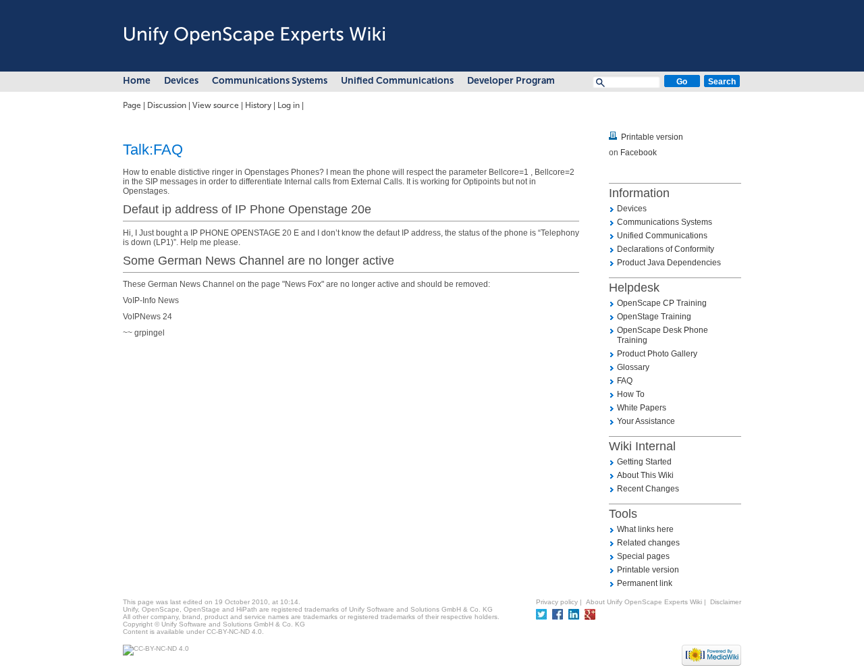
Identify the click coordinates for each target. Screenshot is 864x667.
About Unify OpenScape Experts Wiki (644, 602)
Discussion (166, 105)
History (258, 105)
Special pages (643, 556)
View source (215, 105)
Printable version (652, 137)
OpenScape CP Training (662, 303)
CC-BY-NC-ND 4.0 (234, 631)
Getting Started (644, 461)
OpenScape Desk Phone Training (662, 335)
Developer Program (511, 80)
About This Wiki (645, 475)
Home (137, 80)
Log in (288, 105)
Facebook (638, 152)
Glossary (633, 367)
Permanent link (644, 583)
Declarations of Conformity (665, 249)
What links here (645, 529)
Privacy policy (557, 602)
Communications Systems (269, 80)
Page (132, 105)
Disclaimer (725, 602)
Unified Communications (397, 80)
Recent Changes (648, 488)
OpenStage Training (654, 316)
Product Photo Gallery (657, 353)
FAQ (624, 380)
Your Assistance (646, 421)
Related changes (648, 543)
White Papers (641, 407)
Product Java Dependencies (669, 262)
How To (631, 394)
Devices (181, 80)
